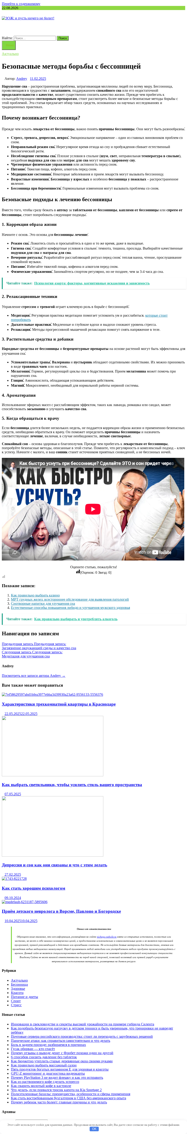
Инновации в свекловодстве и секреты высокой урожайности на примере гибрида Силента (82, 1024)
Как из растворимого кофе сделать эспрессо (45, 1082)
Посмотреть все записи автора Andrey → (33, 676)
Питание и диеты (24, 997)
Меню (10, 45)
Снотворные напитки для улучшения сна (43, 603)
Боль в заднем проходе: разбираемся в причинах (48, 1045)
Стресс (16, 1005)
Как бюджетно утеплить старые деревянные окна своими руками (62, 1061)
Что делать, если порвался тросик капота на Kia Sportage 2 (56, 1090)
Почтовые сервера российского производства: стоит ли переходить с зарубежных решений (82, 1036)
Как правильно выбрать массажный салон (44, 1065)
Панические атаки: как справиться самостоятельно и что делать (60, 1041)
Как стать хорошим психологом (33, 888)
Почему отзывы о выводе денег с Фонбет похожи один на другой (62, 1053)
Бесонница (19, 984)
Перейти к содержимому (21, 4)
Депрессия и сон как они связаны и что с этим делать (54, 865)
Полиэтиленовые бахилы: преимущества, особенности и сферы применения (70, 1094)
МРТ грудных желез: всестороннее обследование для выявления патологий (70, 599)
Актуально (10, 54)
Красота (17, 993)
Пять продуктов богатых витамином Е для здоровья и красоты (60, 1069)
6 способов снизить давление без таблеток (44, 1057)
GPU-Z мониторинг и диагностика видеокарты (48, 1073)
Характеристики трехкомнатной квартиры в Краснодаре (59, 704)
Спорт (16, 1001)
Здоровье (18, 989)
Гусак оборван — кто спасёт (33, 1049)
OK (94, 1129)
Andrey (21, 79)
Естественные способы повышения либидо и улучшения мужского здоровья (70, 608)
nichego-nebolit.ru (107, 936)
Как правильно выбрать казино (35, 595)
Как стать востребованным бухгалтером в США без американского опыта (68, 1098)
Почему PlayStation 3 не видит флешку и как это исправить (57, 1077)
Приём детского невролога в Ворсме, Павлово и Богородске (61, 911)
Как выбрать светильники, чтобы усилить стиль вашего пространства (72, 784)
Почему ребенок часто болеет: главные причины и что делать (59, 1102)
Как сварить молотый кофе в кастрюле (41, 1086)
